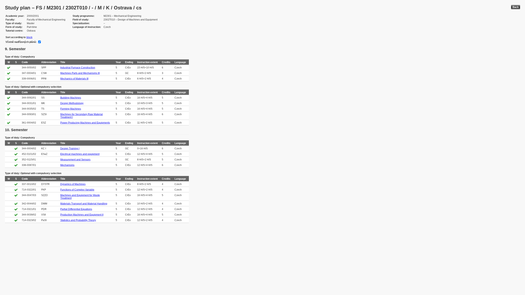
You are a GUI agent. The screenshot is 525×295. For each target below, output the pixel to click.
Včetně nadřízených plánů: (21, 42)
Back (515, 7)
